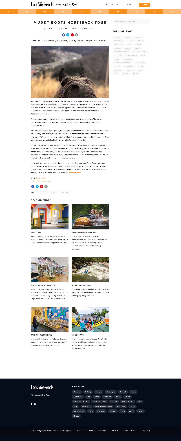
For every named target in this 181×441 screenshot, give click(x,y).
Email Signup (103, 430)
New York (131, 41)
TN (154, 11)
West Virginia (118, 41)
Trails (141, 66)
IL (9, 11)
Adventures (118, 70)
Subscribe (144, 5)
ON (117, 11)
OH (99, 11)
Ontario (137, 48)
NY (81, 11)
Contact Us (115, 430)
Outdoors (130, 70)
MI (63, 11)
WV (172, 11)
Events (133, 430)
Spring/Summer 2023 (43, 181)
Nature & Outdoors (69, 29)
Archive (125, 430)
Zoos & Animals (129, 66)
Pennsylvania (118, 44)
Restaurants (127, 59)
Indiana (141, 41)
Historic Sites (140, 63)
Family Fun (88, 29)
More (129, 4)
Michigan (139, 37)
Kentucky (50, 29)
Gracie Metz (40, 178)
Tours (54, 192)
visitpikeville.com (75, 173)
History (117, 66)
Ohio (129, 44)
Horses (44, 192)
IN (27, 11)
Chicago (135, 74)
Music (116, 74)
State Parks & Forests (121, 52)
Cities (143, 55)
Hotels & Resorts (131, 55)
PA (136, 11)
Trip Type (119, 4)
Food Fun (117, 55)
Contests (91, 430)
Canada (125, 74)
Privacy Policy (145, 430)
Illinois (138, 44)
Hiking (116, 59)
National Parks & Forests (122, 63)
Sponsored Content (140, 52)
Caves (140, 70)
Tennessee (117, 48)
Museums (117, 37)
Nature (127, 48)
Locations (109, 4)
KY (45, 11)
